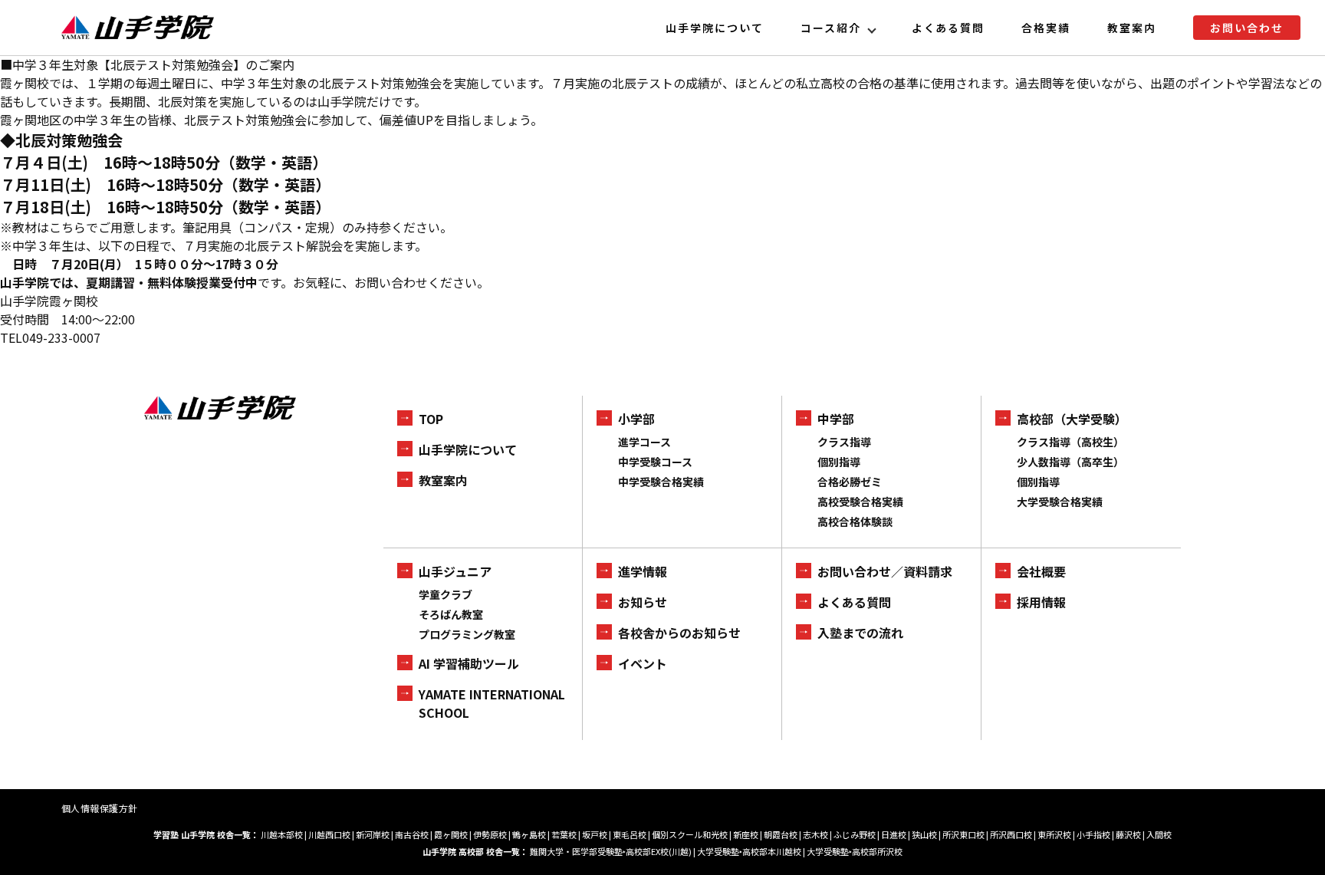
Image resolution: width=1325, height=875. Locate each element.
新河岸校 (373, 834)
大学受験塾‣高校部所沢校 (855, 851)
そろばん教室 (451, 614)
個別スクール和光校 (690, 834)
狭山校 (924, 834)
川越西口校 (329, 834)
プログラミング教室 (467, 634)
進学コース (644, 441)
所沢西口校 (1011, 834)
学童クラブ (445, 594)
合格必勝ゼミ (849, 481)
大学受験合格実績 (1060, 501)
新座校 (745, 834)
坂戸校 (594, 834)
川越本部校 (282, 834)
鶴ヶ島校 (529, 834)
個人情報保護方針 (99, 807)
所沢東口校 (963, 834)
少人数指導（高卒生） (1070, 461)
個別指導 (838, 461)
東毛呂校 (629, 834)
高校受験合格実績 (860, 501)
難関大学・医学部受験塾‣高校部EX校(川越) (611, 851)
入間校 (1159, 834)
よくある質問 (948, 27)
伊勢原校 (490, 834)
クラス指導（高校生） (1070, 441)
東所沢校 (1054, 834)
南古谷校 (412, 834)
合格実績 (1045, 27)
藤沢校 (1128, 834)
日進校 (893, 834)
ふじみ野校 (854, 834)
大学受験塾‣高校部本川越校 (749, 851)
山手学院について (715, 27)
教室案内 (1131, 27)
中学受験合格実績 (661, 481)
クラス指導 (844, 441)
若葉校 (564, 834)
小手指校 (1093, 834)
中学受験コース (655, 461)
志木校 (815, 834)
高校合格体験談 (855, 521)
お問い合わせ (1247, 27)
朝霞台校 (780, 834)
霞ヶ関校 (451, 834)
